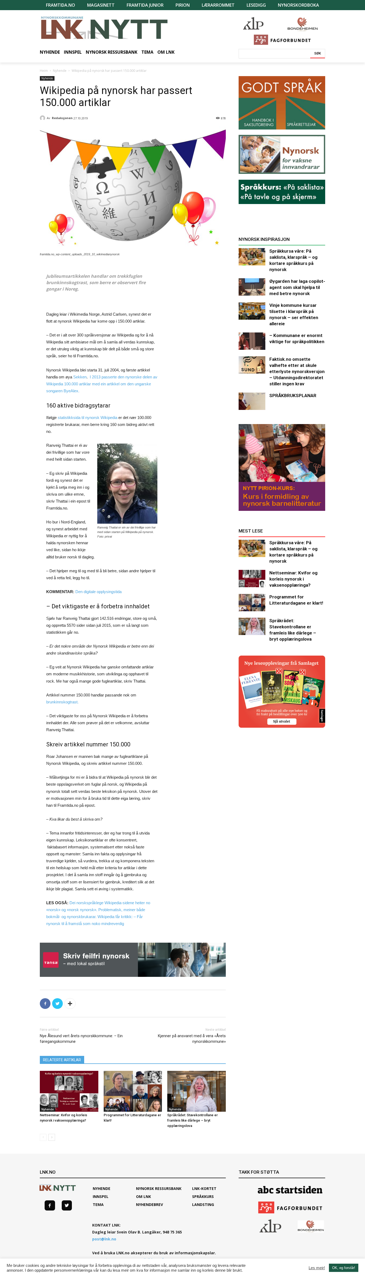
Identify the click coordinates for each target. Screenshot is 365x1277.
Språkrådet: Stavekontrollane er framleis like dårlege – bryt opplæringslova (192, 1120)
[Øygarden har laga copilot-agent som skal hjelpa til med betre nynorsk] (252, 287)
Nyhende (60, 70)
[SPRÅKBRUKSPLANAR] (252, 401)
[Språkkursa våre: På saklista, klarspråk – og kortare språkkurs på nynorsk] (252, 256)
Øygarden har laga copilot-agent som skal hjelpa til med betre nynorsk (297, 287)
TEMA (98, 1204)
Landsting (203, 1204)
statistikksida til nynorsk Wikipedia (87, 417)
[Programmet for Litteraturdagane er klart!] (133, 1091)
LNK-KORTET (204, 1188)
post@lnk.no (104, 1238)
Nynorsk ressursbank (158, 1188)
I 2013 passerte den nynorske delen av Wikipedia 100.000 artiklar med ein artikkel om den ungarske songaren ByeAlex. (101, 384)
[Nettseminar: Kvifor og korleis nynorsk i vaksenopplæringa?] (69, 1091)
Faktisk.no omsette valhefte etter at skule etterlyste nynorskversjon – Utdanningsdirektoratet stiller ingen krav (297, 371)
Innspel (100, 1196)
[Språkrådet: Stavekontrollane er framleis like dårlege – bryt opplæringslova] (196, 1091)
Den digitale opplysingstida (98, 591)
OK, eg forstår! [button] (343, 1268)
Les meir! (317, 1268)
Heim (44, 70)
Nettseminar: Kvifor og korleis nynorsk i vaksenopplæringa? (293, 579)
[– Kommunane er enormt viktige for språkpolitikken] (252, 341)
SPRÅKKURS (203, 1196)
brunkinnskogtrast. (62, 702)
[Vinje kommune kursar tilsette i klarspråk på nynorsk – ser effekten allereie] (252, 311)
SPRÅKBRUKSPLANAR (292, 395)
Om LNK (143, 1196)
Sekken (80, 377)
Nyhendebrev (149, 1204)
